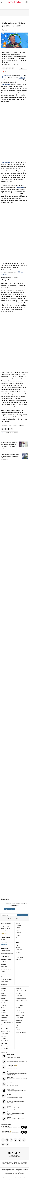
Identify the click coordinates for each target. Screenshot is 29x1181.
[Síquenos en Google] (7, 1144)
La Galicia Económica (7, 1022)
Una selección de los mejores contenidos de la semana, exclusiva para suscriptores (17, 1067)
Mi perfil (3, 939)
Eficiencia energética (6, 979)
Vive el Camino (20, 1012)
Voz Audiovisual (24, 1162)
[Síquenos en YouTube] (19, 1140)
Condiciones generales (8, 1179)
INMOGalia (4, 966)
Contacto (3, 971)
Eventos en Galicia (6, 969)
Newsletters (4, 942)
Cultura (3, 1010)
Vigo (17, 954)
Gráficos (3, 1012)
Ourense (18, 947)
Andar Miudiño (5, 1041)
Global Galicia (19, 995)
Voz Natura (18, 1163)
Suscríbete (4, 933)
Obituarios (4, 1020)
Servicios (3, 961)
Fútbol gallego (5, 1045)
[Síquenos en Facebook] (3, 1140)
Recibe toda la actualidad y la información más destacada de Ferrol (15, 1101)
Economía (4, 995)
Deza (17, 937)
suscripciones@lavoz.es (14, 1156)
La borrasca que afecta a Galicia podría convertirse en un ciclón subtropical (10, 456)
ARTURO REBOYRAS (5, 450)
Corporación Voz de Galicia (7, 1162)
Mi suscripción (5, 926)
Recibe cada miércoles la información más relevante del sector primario (17, 1078)
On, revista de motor (21, 1032)
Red (17, 1003)
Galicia (3, 993)
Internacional (4, 1000)
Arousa (17, 930)
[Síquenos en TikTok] (24, 1140)
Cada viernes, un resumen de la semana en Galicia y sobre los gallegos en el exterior (16, 1090)
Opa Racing (4, 1036)
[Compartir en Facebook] (9, 68)
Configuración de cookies (20, 1179)
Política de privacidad (13, 1177)
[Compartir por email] (6, 68)
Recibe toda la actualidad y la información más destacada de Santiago (15, 1108)
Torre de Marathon (6, 1031)
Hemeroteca (4, 931)
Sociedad (3, 1007)
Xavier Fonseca (4, 459)
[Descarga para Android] (25, 1127)
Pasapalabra (5, 84)
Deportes (3, 1005)
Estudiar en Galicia (21, 998)
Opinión (3, 1003)
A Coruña (18, 925)
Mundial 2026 (4, 1028)
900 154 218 (14, 1153)
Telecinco (7, 75)
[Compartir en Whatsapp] (3, 68)
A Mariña (18, 927)
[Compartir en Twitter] (13, 68)
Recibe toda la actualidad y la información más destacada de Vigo (15, 1113)
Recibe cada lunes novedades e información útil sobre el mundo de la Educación (17, 1073)
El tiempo (3, 1025)
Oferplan (3, 964)
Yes (17, 1027)
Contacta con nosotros (7, 953)
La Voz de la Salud (21, 990)
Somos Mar (4, 1017)
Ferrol (17, 940)
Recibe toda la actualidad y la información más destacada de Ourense (15, 1118)
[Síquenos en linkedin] (15, 1140)
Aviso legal (5, 1177)
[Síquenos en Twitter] (7, 1140)
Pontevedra (19, 949)
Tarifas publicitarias (6, 959)
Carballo (18, 935)
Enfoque (18, 1010)
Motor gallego (4, 1048)
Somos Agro (4, 1015)
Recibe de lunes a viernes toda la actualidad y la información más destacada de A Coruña (15, 1096)
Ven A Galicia (19, 1007)
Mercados (18, 1022)
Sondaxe (8, 1163)
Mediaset (22, 78)
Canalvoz (13, 1163)
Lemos (17, 942)
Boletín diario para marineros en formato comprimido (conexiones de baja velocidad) (16, 1084)
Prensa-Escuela (24, 1163)
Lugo (17, 944)
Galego (17, 918)
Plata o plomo (19, 1005)
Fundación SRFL (17, 1162)
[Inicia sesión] (26, 2)
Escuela (18, 1029)
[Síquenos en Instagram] (11, 1140)
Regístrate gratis (9, 909)
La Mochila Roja (20, 1015)
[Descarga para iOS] (22, 1127)
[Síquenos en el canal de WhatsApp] (3, 1144)
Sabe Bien (18, 993)
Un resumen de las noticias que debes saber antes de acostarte (17, 1061)
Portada (3, 990)
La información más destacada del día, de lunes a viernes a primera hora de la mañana (16, 1056)
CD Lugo (3, 1038)
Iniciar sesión (20, 909)
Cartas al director (5, 950)
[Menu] (2, 2)
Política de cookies (22, 1177)
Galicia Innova (19, 1017)
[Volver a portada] (14, 2)
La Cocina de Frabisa (21, 1000)
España (3, 998)
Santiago (18, 952)
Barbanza (18, 932)
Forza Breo (4, 1043)
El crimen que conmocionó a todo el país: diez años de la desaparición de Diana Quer (9, 445)
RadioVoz (3, 1163)
